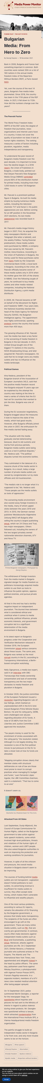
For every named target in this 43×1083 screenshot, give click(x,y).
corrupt (7, 657)
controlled (28, 177)
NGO (6, 82)
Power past (9, 34)
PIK (26, 928)
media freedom (11, 1054)
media (34, 877)
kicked (32, 961)
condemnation (25, 1014)
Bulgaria (8, 1045)
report (7, 168)
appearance (9, 219)
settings (24, 1075)
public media (10, 1058)
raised (18, 648)
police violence (25, 1054)
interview (17, 673)
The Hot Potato (21, 34)
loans (11, 261)
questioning (9, 1000)
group (6, 524)
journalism (24, 1049)
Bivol (6, 940)
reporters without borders (27, 1058)
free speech (19, 1045)
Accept (6, 1079)
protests (7, 324)
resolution (8, 700)
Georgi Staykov (11, 58)
